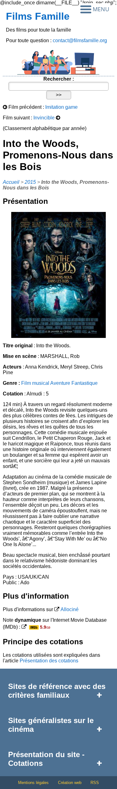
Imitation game (61, 107)
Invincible (44, 117)
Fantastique (84, 383)
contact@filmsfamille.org (80, 40)
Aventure (60, 383)
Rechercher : (58, 79)
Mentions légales (33, 782)
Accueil (11, 182)
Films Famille (38, 16)
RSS (94, 782)
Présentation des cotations (49, 660)
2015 (30, 182)
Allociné (70, 609)
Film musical (35, 383)
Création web (69, 782)
